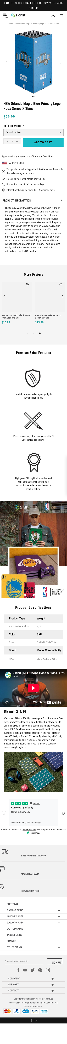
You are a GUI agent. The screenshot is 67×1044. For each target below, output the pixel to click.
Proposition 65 (35, 1003)
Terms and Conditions (43, 156)
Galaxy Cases (15, 922)
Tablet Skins (14, 934)
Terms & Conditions (33, 1006)
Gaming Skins (15, 910)
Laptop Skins (15, 928)
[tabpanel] (17, 307)
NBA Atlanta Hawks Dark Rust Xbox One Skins (48, 316)
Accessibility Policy (18, 1003)
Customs (12, 904)
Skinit (18, 15)
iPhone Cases (15, 916)
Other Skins (14, 947)
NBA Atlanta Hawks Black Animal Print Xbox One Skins (16, 316)
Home (10, 24)
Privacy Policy (50, 1003)
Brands (11, 941)
